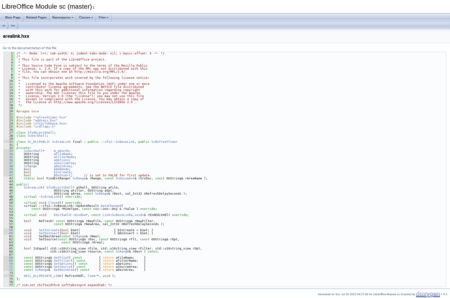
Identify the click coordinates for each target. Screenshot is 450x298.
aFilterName (64, 157)
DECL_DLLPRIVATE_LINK (42, 276)
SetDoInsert (49, 233)
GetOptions (63, 263)
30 (8, 141)
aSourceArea (64, 163)
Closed (54, 202)
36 (8, 160)
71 (8, 266)
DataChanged (111, 205)
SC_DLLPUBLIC (39, 141)
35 (8, 157)
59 (8, 230)
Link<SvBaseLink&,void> (123, 215)
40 (8, 172)
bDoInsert (62, 175)
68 (8, 257)
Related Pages (36, 17)
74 (8, 276)
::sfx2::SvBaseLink (118, 141)
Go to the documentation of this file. (30, 48)
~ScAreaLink (49, 196)
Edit (57, 215)
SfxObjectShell (41, 132)
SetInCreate (49, 230)
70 (8, 263)
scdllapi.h (44, 126)
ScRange (30, 166)
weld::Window (74, 215)
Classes (84, 17)
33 (8, 151)
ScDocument (125, 178)
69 (8, 260)
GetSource (62, 266)
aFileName (62, 154)
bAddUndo (61, 169)
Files (102, 17)
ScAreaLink (61, 141)
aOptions (61, 160)
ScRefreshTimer (164, 141)
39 (8, 169)
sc (4, 25)
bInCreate (62, 172)
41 (8, 175)
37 (8, 163)
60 (8, 233)
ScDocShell (37, 135)
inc (13, 25)
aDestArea (62, 166)
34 (8, 154)
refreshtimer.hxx (50, 117)
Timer (92, 276)
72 (8, 270)
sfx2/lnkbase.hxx (50, 123)
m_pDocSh (61, 151)
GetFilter (62, 260)
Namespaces (61, 17)
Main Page (12, 17)
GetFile (60, 257)
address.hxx (45, 120)
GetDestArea (64, 270)
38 (8, 166)
